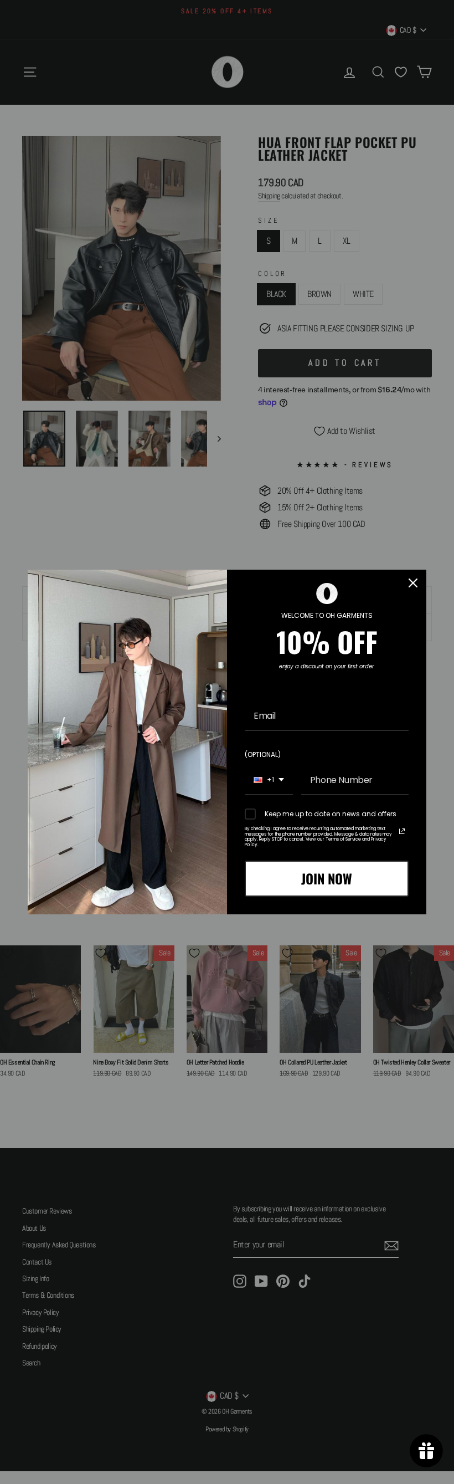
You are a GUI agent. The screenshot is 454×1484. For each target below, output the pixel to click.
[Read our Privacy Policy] (402, 831)
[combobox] (269, 780)
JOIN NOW (326, 878)
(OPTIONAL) (263, 754)
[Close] (413, 583)
